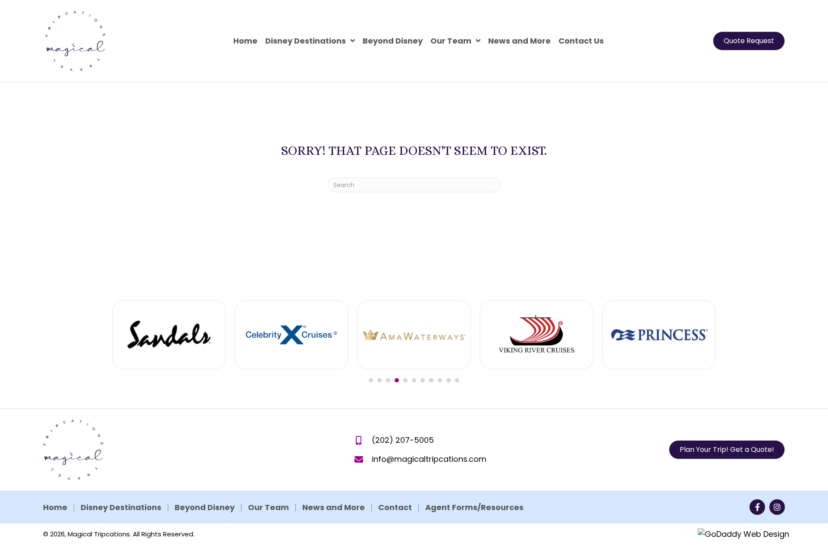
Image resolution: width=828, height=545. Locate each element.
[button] (749, 40)
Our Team (268, 507)
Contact (395, 507)
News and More (333, 507)
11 (457, 380)
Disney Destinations (121, 507)
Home (55, 507)
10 (448, 380)
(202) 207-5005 (403, 440)
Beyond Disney (205, 507)
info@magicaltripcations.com (429, 459)
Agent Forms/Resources (474, 507)
